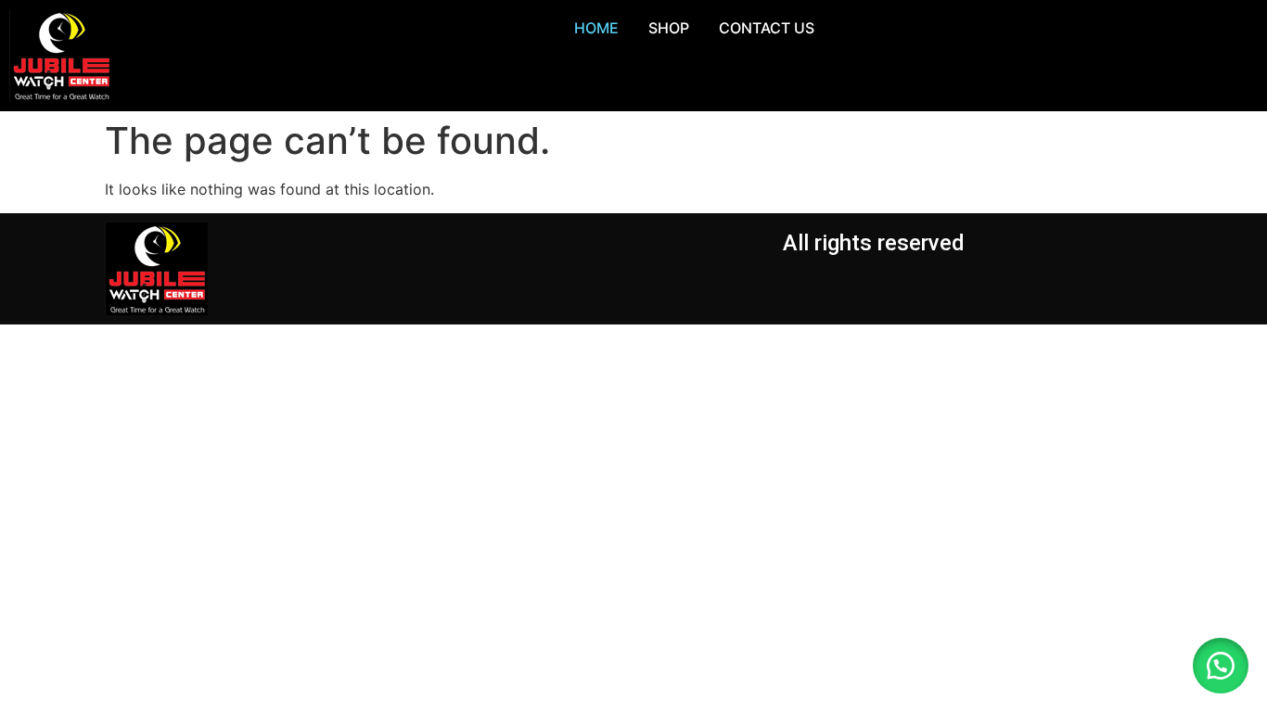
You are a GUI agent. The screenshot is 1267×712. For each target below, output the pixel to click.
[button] (1220, 665)
